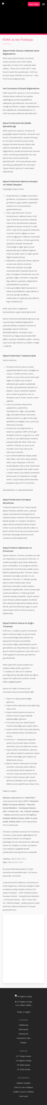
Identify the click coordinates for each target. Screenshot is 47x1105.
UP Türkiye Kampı (23, 1056)
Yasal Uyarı (23, 1096)
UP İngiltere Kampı (23, 1060)
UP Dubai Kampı (23, 1069)
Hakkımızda (23, 1025)
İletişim (23, 1042)
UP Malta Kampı (23, 1065)
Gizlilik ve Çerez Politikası (23, 1091)
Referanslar (23, 1029)
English (27, 1012)
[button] (43, 4)
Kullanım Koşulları (24, 1083)
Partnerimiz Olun (23, 1038)
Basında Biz (23, 1033)
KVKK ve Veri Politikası (23, 1087)
